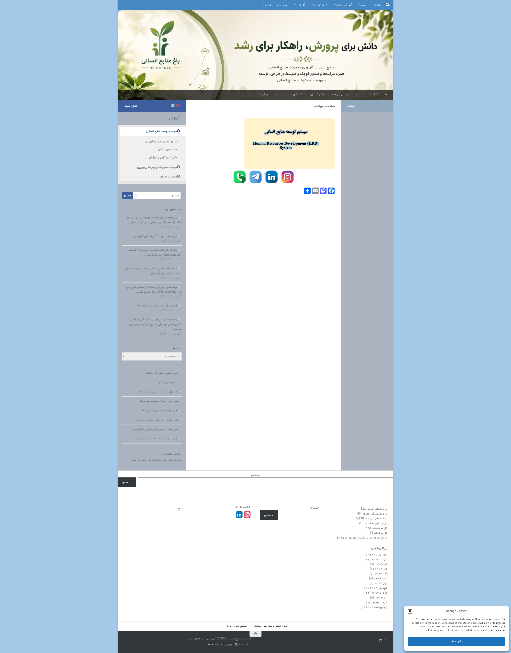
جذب (363, 5)
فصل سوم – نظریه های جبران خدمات (159, 410)
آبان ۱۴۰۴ (380, 578)
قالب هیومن (212, 645)
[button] (410, 611)
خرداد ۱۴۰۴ (379, 602)
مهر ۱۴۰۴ (380, 583)
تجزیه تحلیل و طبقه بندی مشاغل (161, 373)
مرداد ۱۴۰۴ (379, 592)
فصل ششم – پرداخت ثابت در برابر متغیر (157, 439)
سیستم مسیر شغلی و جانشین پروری (157, 167)
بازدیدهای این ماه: (375, 518)
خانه (385, 95)
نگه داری (300, 5)
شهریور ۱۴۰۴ (378, 588)
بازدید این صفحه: (375, 523)
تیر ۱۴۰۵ (381, 564)
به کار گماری (321, 5)
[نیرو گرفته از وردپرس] (236, 644)
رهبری (164, 460)
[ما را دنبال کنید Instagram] (178, 105)
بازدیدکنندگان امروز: (374, 513)
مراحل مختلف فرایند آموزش (161, 141)
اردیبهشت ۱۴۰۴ (376, 607)
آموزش (174, 118)
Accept (456, 641)
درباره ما (266, 5)
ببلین (179, 460)
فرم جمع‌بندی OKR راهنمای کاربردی (156, 236)
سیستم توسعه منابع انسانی (161, 131)
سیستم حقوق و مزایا (168, 382)
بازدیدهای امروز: (376, 509)
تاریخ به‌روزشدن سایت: (372, 537)
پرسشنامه (143, 460)
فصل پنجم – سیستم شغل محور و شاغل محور (155, 429)
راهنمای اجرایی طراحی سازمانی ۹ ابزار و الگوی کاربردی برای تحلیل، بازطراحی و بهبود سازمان (155, 324)
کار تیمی (135, 460)
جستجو (255, 475)
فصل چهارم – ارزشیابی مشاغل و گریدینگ (156, 420)
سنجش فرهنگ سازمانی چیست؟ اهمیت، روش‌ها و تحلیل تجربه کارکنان (155, 252)
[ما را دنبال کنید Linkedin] (173, 105)
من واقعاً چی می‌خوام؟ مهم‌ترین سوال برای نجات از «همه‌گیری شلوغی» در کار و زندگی (154, 220)
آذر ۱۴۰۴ (380, 573)
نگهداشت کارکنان (154, 460)
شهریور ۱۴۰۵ (378, 554)
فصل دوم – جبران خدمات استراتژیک (159, 401)
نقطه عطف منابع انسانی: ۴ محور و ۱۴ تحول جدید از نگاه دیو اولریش (153, 271)
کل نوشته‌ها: (379, 528)
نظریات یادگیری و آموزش (163, 157)
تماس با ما (282, 5)
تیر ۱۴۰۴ (381, 597)
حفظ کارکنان (172, 460)
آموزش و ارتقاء (344, 5)
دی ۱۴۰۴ (381, 568)
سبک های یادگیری (167, 149)
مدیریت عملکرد (168, 176)
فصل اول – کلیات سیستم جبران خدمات (157, 392)
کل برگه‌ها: (380, 533)
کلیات (377, 5)
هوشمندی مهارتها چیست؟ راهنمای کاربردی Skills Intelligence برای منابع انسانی (154, 289)
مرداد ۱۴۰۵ (379, 559)
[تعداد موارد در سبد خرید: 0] (179, 509)
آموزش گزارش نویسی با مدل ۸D (157, 305)
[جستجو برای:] (157, 195)
